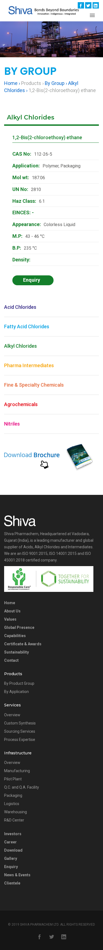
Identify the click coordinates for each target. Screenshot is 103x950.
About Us (12, 611)
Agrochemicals (21, 404)
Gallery (10, 858)
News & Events (17, 875)
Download (13, 850)
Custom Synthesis (20, 723)
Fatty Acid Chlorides (26, 326)
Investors (12, 834)
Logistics (11, 803)
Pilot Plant (13, 779)
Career (10, 842)
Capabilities (15, 636)
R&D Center (14, 820)
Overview (12, 715)
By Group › (56, 83)
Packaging (13, 795)
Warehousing (15, 812)
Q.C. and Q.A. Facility (21, 787)
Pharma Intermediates (29, 365)
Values (10, 619)
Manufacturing (17, 771)
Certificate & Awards (22, 644)
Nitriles (12, 424)
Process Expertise (19, 739)
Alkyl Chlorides (20, 346)
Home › (12, 83)
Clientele (12, 883)
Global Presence (19, 627)
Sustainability (16, 652)
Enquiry (11, 867)
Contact (11, 660)
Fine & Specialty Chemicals (34, 385)
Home (9, 603)
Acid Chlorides (20, 307)
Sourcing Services (19, 731)
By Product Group (19, 683)
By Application (16, 691)
